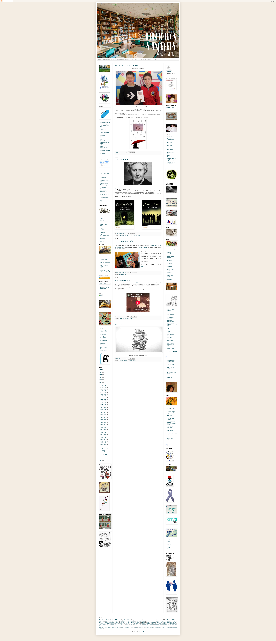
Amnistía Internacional (171, 539)
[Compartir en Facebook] (133, 152)
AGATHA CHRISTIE (122, 160)
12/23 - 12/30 (104, 384)
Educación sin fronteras (171, 542)
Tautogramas (102, 238)
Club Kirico (102, 328)
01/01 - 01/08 (104, 456)
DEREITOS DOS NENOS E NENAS (128, 627)
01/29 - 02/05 (104, 439)
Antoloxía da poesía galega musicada (171, 312)
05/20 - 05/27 (104, 412)
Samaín (142, 623)
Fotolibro (140, 624)
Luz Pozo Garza (170, 328)
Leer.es (101, 146)
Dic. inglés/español (170, 152)
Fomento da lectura (131, 153)
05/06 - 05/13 (104, 416)
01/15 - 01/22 (104, 442)
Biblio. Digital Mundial (104, 263)
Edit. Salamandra (103, 340)
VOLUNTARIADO (157, 627)
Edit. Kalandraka (103, 337)
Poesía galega (169, 341)
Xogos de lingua (103, 241)
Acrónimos (169, 138)
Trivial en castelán (103, 239)
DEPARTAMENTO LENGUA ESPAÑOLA (132, 623)
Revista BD (169, 276)
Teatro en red (169, 377)
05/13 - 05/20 (104, 414)
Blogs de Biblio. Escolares (105, 270)
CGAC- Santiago (170, 415)
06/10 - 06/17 (104, 407)
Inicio (138, 364)
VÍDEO (100, 624)
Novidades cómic (170, 269)
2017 (101, 374)
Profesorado (116, 621)
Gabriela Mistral (139, 282)
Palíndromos (102, 232)
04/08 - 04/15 (104, 422)
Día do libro (159, 623)
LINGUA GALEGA (174, 627)
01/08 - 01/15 (104, 444)
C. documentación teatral (172, 364)
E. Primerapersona (103, 330)
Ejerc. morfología (103, 135)
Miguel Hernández (170, 334)
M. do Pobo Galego (170, 418)
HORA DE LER (159, 622)
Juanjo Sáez (169, 262)
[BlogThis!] (130, 152)
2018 (101, 372)
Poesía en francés (170, 338)
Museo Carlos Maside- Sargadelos (171, 422)
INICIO (99, 59)
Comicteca (169, 252)
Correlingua (102, 131)
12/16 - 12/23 (104, 385)
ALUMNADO (121, 153)
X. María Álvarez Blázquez (172, 351)
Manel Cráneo (169, 266)
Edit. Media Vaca (103, 339)
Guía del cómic (170, 255)
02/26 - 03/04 (104, 432)
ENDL (136, 627)
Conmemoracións (131, 621)
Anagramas (102, 220)
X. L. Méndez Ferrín (170, 350)
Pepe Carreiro (169, 272)
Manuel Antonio (170, 330)
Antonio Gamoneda (170, 314)
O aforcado (102, 231)
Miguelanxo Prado (170, 267)
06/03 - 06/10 (104, 409)
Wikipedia (102, 201)
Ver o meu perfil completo (171, 75)
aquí (142, 266)
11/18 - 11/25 (104, 392)
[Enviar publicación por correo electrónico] (126, 152)
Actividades (160, 619)
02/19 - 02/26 (104, 434)
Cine (109, 624)
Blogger (144, 631)
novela (134, 188)
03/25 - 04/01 (104, 426)
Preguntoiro (102, 234)
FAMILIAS (168, 627)
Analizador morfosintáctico (105, 122)
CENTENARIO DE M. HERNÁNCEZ (170, 622)
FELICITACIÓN (141, 627)
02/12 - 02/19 (104, 436)
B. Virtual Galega (103, 260)
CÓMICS (124, 274)
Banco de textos (103, 289)
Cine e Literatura (156, 621)
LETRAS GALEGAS (130, 622)
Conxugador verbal (103, 128)
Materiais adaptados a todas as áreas (104, 288)
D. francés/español (170, 139)
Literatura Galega (173, 623)
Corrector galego (103, 129)
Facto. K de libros (103, 347)
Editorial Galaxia (103, 341)
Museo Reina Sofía (170, 429)
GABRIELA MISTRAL (122, 280)
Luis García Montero (171, 327)
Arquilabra (102, 226)
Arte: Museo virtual (170, 408)
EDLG (101, 623)
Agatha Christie (118, 188)
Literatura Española (121, 624)
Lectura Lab (102, 144)
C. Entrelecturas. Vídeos (104, 173)
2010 (101, 460)
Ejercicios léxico (103, 139)
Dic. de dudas (169, 142)
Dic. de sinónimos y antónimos (170, 147)
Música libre (102, 149)
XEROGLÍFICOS (165, 624)
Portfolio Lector (103, 153)
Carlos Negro (169, 315)
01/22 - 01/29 (104, 441)
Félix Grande (169, 318)
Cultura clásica (103, 177)
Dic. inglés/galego (170, 153)
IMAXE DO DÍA (135, 59)
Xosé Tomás (169, 279)
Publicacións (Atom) (125, 366)
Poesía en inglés (170, 340)
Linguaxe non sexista (104, 147)
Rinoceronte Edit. (103, 350)
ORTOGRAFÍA (103, 152)
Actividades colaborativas (108, 622)
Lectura (101, 628)
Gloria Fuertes (169, 320)
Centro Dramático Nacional (170, 368)
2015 (101, 377)
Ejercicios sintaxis (103, 140)
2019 (101, 370)
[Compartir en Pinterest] (134, 152)
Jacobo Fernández (170, 259)
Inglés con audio (103, 190)
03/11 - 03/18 (104, 429)
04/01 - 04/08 (104, 424)
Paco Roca (169, 270)
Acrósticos (102, 218)
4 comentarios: (122, 152)
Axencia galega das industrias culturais (171, 361)
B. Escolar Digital (103, 259)
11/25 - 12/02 (104, 390)
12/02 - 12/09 (104, 389)
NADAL (127, 624)
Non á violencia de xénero (105, 150)
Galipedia (102, 188)
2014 (101, 379)
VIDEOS (173, 621)
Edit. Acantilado (103, 334)
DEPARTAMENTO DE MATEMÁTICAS (114, 627)
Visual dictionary (170, 163)
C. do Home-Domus (171, 411)
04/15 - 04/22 (104, 421)
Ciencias (135, 624)
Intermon (168, 547)
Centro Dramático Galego (172, 366)
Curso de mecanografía (104, 132)
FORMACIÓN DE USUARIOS (123, 59)
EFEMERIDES (130, 235)
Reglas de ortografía (104, 155)
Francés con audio (103, 185)
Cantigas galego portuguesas (103, 175)
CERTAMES (105, 624)
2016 (101, 375)
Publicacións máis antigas (156, 364)
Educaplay (102, 229)
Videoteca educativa (104, 199)
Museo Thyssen (170, 430)
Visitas (100, 622)
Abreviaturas (169, 136)
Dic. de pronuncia (170, 144)
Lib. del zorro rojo (103, 348)
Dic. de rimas (169, 145)
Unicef (168, 548)
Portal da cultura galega (104, 194)
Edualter (168, 541)
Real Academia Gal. (171, 162)
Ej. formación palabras (104, 133)
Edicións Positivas (103, 333)
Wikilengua (102, 200)
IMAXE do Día (113, 624)
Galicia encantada (103, 187)
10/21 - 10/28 (104, 399)
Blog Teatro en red (170, 363)
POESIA (131, 624)
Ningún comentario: (122, 272)
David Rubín (169, 253)
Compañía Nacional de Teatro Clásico (171, 370)
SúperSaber (102, 237)
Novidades (154, 623)
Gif (145, 627)
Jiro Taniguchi (169, 260)
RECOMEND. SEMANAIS (108, 59)
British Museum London (171, 409)
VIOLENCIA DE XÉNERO (109, 623)
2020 (101, 369)
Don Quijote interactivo (104, 180)
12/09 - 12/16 (104, 387)
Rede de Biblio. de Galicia (105, 271)
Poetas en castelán (170, 343)
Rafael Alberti (169, 347)
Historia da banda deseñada (170, 257)
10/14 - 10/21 (104, 400)
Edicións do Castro (103, 331)
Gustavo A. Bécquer (170, 321)
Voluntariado (169, 550)
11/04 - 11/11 (104, 395)
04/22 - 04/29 (104, 419)
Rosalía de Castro (170, 348)
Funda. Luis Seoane (171, 416)
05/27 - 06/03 (104, 411)
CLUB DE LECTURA (141, 621)
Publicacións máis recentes (120, 364)
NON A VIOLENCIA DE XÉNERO (148, 59)
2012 (101, 382)
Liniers (168, 265)
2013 (101, 381)
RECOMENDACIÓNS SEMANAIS (127, 66)
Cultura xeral (102, 178)
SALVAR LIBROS (150, 627)
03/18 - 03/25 (104, 427)
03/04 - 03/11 (104, 431)
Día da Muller (148, 623)
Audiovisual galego (103, 124)
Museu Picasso (170, 432)
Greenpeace (169, 545)
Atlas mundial (102, 172)
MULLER (151, 624)
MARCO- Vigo (169, 419)
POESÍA (122, 622)
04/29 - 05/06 (104, 417)
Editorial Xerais (103, 343)
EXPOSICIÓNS (165, 623)
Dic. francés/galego (170, 150)
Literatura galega (103, 191)
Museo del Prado (170, 426)
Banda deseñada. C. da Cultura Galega (171, 250)
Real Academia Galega (104, 197)
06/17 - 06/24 (104, 405)
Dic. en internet (170, 149)
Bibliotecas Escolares (119, 623)
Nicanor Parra (169, 335)
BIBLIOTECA (125, 235)
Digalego (168, 155)
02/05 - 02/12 (104, 437)
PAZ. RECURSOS (157, 624)
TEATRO (138, 622)
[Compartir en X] (131, 152)
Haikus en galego (170, 323)
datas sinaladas (138, 619)
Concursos (123, 621)
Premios (148, 621)
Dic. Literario (169, 141)
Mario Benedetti (170, 331)
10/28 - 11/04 (104, 397)
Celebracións (163, 627)
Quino (168, 273)
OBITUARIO (130, 318)
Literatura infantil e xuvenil (105, 193)
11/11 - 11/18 (104, 394)
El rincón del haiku (170, 317)
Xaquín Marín (169, 278)
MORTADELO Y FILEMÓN (124, 241)
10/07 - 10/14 (104, 402)
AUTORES (125, 153)
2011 (101, 458)
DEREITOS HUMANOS (151, 622)
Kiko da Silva (169, 263)
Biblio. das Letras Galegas (105, 262)
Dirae (168, 156)
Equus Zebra (169, 544)
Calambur (102, 228)
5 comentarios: (122, 358)
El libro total (102, 181)
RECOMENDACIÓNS (166, 621)
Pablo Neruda (169, 337)
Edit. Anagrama (103, 336)
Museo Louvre (169, 427)
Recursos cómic (170, 275)
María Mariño (169, 332)
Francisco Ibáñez (142, 247)
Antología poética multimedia (170, 310)
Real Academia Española (105, 196)
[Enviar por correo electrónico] (128, 152)
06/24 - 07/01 (104, 404)
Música (143, 622)
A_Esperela (169, 71)
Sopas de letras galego (104, 235)
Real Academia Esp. (171, 160)
